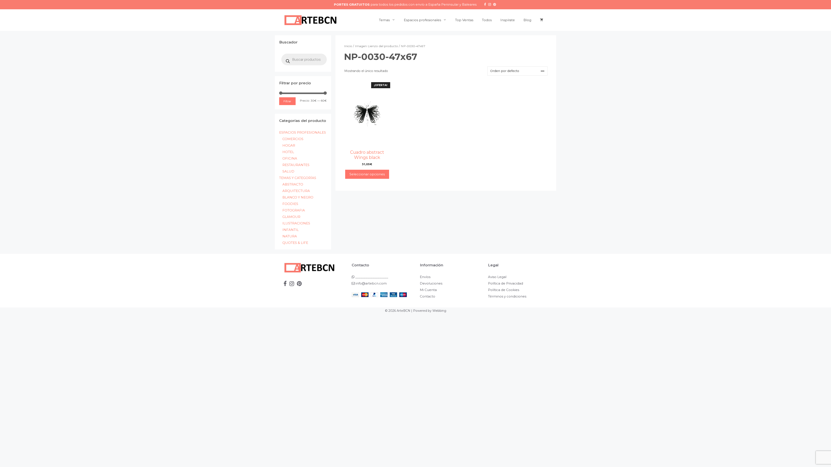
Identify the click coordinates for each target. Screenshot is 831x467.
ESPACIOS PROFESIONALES (302, 132)
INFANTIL (290, 230)
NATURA (289, 236)
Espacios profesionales (422, 20)
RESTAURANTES (295, 165)
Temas (384, 20)
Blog (527, 20)
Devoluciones (431, 283)
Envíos (425, 277)
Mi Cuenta (428, 290)
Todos (487, 20)
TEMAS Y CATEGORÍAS (297, 178)
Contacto (427, 296)
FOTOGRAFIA (293, 210)
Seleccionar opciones (367, 174)
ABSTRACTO (292, 184)
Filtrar (287, 101)
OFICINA (289, 158)
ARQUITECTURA (296, 191)
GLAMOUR (291, 217)
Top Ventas (464, 20)
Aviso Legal (497, 277)
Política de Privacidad (505, 283)
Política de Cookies (503, 290)
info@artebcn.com (371, 283)
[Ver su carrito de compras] (542, 20)
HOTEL (288, 152)
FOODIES (290, 204)
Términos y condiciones (507, 296)
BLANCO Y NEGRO (297, 197)
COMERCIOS (292, 139)
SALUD (288, 171)
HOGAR (288, 145)
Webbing (439, 311)
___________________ (371, 277)
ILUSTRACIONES (296, 223)
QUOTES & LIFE (295, 243)
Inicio (348, 46)
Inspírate (507, 20)
